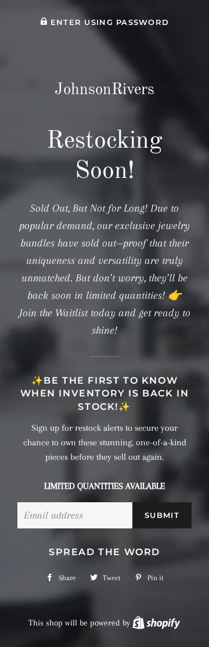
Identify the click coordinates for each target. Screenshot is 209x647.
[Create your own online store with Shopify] (156, 622)
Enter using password (108, 22)
